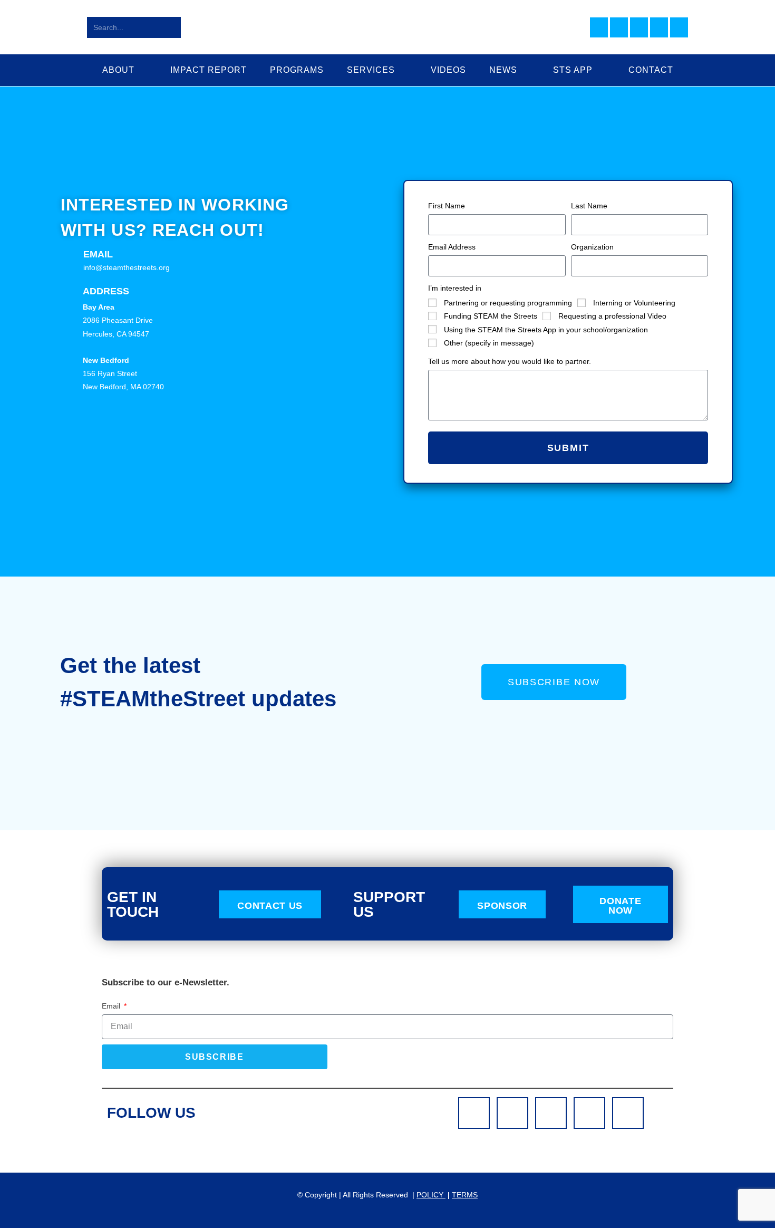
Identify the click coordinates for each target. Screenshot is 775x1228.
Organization (592, 247)
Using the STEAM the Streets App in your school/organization (546, 329)
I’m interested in (454, 288)
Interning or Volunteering (634, 303)
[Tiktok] (628, 1113)
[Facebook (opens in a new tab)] (599, 27)
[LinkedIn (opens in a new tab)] (639, 27)
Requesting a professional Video (612, 316)
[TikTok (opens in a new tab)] (679, 27)
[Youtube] (589, 1113)
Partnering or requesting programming (508, 303)
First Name (446, 206)
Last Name (589, 206)
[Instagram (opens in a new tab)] (619, 27)
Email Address (452, 247)
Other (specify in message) (489, 343)
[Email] (68, 255)
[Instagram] (512, 1113)
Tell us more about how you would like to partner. (509, 361)
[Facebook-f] (474, 1113)
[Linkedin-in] (551, 1113)
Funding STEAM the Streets (490, 316)
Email (98, 254)
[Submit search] (171, 27)
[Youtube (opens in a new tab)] (659, 27)
